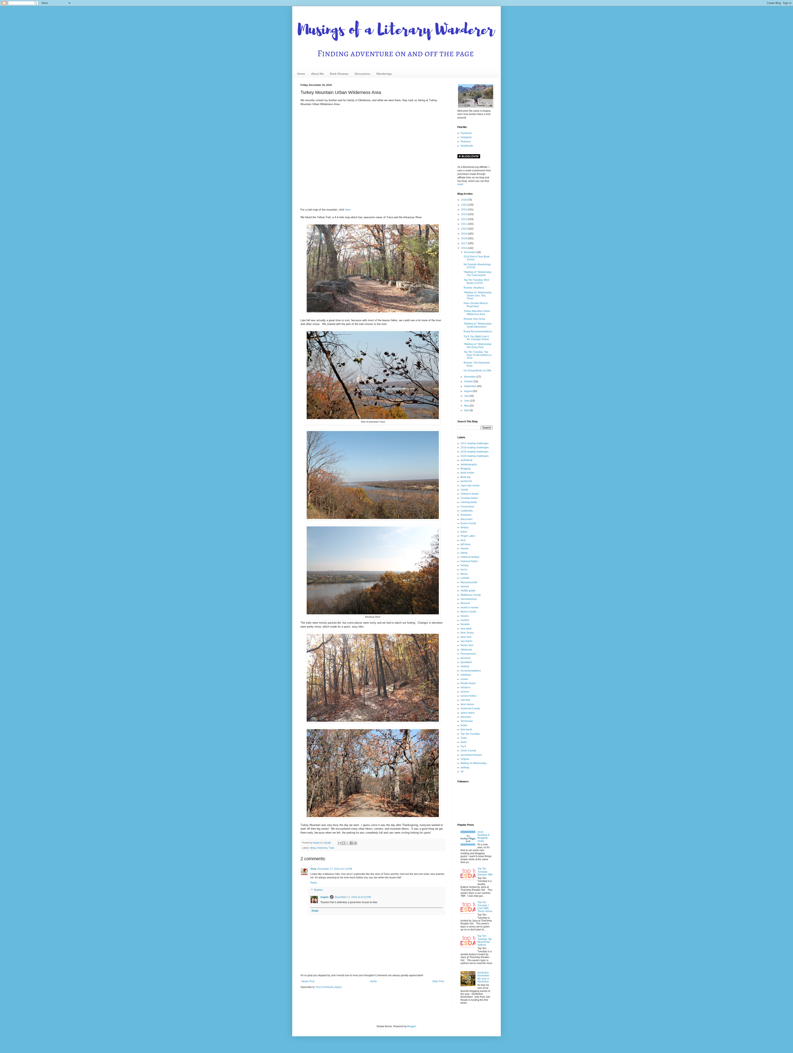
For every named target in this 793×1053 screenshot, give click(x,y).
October (469, 381)
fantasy (465, 527)
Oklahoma (322, 848)
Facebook (466, 133)
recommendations (471, 670)
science (465, 691)
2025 (464, 204)
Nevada (465, 624)
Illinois (464, 573)
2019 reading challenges (475, 451)
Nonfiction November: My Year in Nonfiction (483, 977)
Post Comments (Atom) (329, 987)
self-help (465, 700)
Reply (313, 882)
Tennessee (467, 721)
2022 (464, 219)
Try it (463, 746)
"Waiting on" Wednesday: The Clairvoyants (478, 273)
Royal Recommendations (478, 331)
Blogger (411, 1026)
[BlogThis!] (344, 843)
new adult (466, 628)
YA (462, 771)
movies (465, 616)
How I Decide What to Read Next (476, 305)
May (466, 405)
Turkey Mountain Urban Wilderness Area (477, 312)
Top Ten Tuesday (470, 733)
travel (464, 742)
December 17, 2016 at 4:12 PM (334, 868)
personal (465, 658)
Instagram (466, 137)
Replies (318, 890)
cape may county (470, 485)
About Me (317, 73)
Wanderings (384, 73)
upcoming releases (471, 754)
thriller (464, 725)
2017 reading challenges (475, 443)
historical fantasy (470, 557)
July (466, 395)
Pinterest (465, 141)
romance (465, 687)
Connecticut (467, 506)
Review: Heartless (474, 287)
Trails (331, 848)
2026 (464, 199)
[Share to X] (347, 843)
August (468, 391)
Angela (324, 897)
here (347, 209)
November (470, 376)
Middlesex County (471, 594)
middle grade (468, 590)
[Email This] (340, 843)
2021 (464, 224)
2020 (464, 228)
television (466, 716)
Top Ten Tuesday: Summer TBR (485, 871)
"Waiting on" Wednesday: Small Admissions (478, 325)
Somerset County (470, 708)
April (467, 410)
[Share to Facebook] (351, 843)
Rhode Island (468, 683)
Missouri (465, 603)
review (464, 679)
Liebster (465, 578)
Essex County (468, 523)
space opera (468, 712)
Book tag (465, 477)
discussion (466, 519)
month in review (469, 607)
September (470, 386)
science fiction (468, 695)
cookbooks (467, 510)
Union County (468, 750)
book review (467, 472)
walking (465, 767)
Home (301, 73)
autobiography (469, 464)
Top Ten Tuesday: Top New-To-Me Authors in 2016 (477, 355)
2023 (464, 214)
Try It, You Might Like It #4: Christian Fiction (476, 338)
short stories (467, 704)
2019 (464, 233)
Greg (313, 868)
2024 (464, 209)
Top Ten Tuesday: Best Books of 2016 (476, 281)
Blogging (466, 468)
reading (465, 666)
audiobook (466, 460)
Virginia (465, 759)
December (470, 252)
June (467, 400)
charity (464, 489)
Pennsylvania (468, 653)
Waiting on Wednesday (474, 763)
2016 (464, 248)
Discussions (362, 73)
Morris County (468, 611)
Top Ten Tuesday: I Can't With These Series (484, 907)
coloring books (469, 502)
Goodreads (467, 145)
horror (464, 569)
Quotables (466, 662)
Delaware (466, 514)
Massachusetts (469, 582)
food (463, 540)
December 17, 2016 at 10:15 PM (353, 897)
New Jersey (467, 632)
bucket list (466, 481)
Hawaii (464, 548)
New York (466, 637)
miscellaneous (469, 599)
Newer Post (308, 981)
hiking (313, 848)
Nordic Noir (467, 645)
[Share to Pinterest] (355, 843)
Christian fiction (469, 498)
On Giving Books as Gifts (477, 370)
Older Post (438, 981)
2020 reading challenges (475, 456)
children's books (470, 493)
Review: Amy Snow (474, 318)
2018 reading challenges (475, 447)
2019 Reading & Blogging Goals (483, 836)
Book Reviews (339, 73)
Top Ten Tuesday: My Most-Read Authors (484, 940)
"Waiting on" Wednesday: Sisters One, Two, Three (478, 295)
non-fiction (466, 641)
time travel (466, 729)
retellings (466, 674)
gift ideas (466, 544)
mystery (465, 620)
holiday (465, 565)
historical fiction (469, 561)
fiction (464, 531)
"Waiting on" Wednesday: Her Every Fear (478, 345)
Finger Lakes (468, 535)
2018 (464, 238)
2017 (464, 243)
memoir (465, 586)
